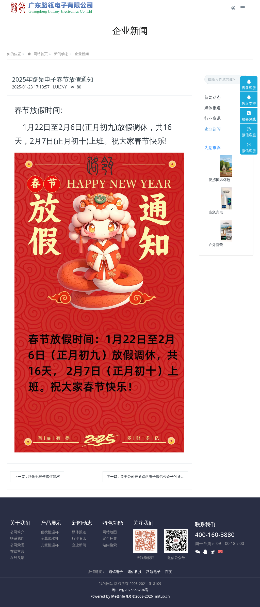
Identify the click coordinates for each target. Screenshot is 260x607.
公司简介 (17, 531)
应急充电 (216, 212)
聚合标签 (110, 538)
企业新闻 (82, 53)
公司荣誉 (17, 544)
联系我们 (17, 538)
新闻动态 (61, 53)
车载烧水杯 (50, 538)
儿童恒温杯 (50, 544)
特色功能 (113, 522)
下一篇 (145, 476)
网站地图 (110, 531)
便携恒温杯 (50, 531)
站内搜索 (110, 544)
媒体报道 (212, 108)
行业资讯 (212, 118)
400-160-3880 (215, 534)
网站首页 (41, 54)
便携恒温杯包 (219, 179)
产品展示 (51, 522)
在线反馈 (17, 557)
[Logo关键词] (53, 7)
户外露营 (216, 244)
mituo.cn (162, 596)
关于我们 (20, 522)
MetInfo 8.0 (121, 596)
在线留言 (17, 551)
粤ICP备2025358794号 (130, 589)
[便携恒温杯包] (226, 165)
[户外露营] (226, 230)
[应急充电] (226, 198)
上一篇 (37, 476)
